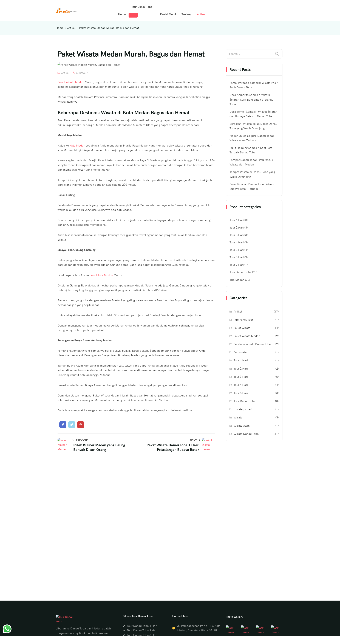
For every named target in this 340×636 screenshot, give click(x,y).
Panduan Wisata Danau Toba (252, 344)
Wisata (238, 417)
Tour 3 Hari (237, 235)
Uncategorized (243, 409)
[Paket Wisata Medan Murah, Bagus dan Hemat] (62, 424)
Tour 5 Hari (237, 250)
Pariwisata (240, 352)
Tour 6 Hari (237, 257)
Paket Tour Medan (101, 275)
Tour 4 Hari (237, 242)
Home (122, 14)
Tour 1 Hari (237, 220)
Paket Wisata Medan (71, 82)
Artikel (201, 14)
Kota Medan (77, 145)
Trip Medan (237, 280)
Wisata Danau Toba (246, 434)
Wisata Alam (242, 425)
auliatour (81, 73)
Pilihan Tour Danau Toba (137, 616)
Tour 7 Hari (237, 265)
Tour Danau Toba (141, 7)
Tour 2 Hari (237, 227)
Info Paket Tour (243, 320)
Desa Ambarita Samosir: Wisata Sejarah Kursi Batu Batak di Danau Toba (251, 99)
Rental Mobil (168, 14)
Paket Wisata (242, 328)
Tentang (186, 14)
